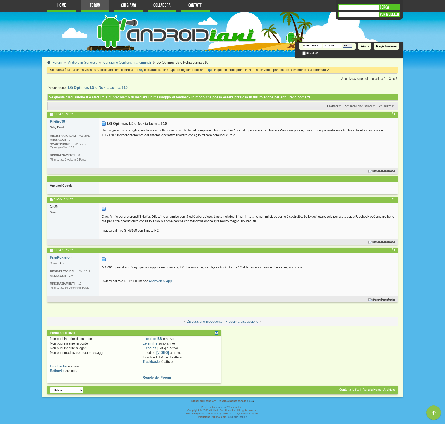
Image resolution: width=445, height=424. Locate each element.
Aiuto (365, 46)
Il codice (149, 348)
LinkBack (333, 106)
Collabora (162, 5)
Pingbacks (58, 366)
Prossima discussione (241, 321)
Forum (95, 5)
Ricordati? (312, 53)
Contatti (195, 5)
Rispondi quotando (384, 171)
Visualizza (385, 106)
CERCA (384, 7)
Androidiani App (160, 281)
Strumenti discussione (359, 106)
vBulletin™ (222, 407)
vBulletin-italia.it (237, 417)
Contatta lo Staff (350, 389)
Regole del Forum (157, 377)
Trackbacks (151, 362)
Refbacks (57, 371)
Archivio (389, 389)
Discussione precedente (204, 321)
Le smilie (150, 343)
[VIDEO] (162, 353)
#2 (393, 199)
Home (61, 5)
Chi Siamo (128, 5)
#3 (393, 249)
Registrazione (386, 46)
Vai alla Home (372, 389)
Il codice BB (152, 339)
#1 (393, 114)
